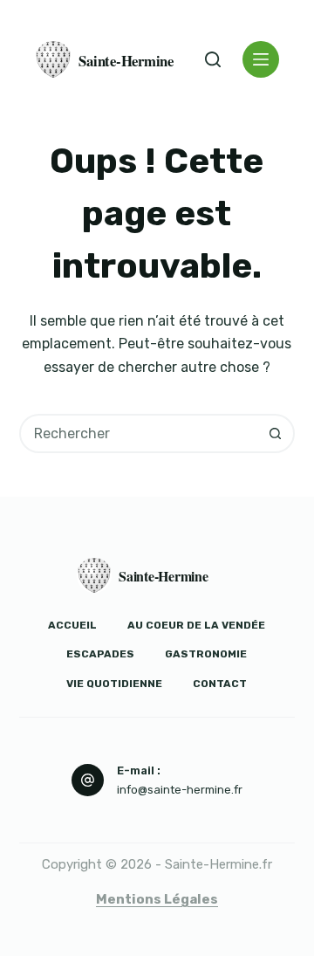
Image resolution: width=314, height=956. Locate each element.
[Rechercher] (213, 59)
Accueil (72, 625)
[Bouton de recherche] (275, 433)
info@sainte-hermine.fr (179, 789)
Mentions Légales (157, 899)
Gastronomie (206, 654)
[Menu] (260, 59)
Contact (220, 683)
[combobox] (139, 433)
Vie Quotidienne (114, 683)
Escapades (100, 654)
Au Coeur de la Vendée (196, 625)
